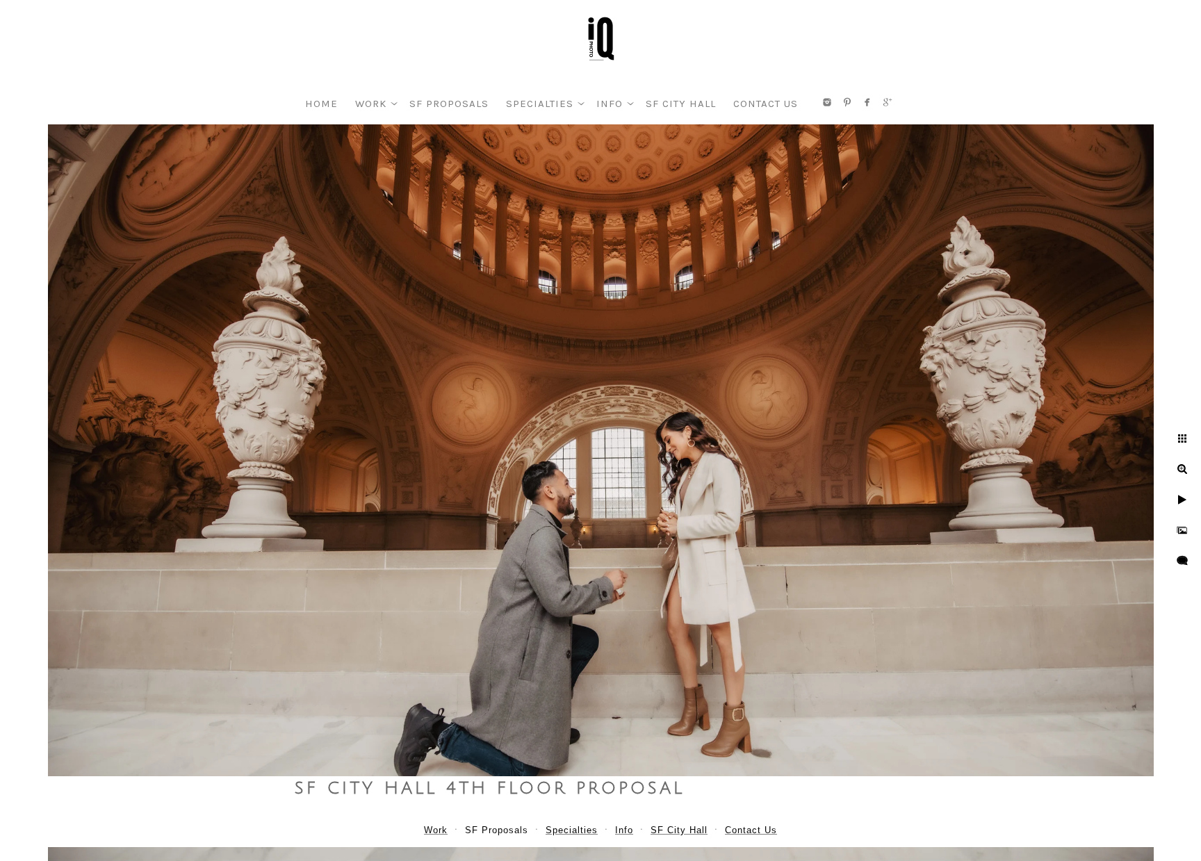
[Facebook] (867, 102)
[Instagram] (827, 102)
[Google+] (887, 102)
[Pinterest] (847, 102)
